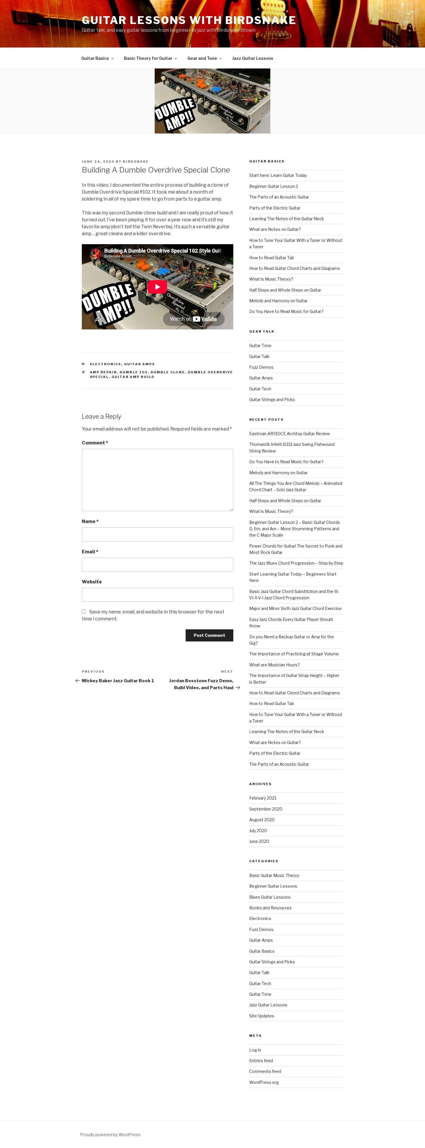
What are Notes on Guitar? (275, 229)
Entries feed (261, 1060)
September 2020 (265, 808)
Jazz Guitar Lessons (252, 58)
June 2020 (259, 841)
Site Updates (261, 1015)
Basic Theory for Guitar (148, 58)
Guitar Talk (259, 356)
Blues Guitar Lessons (270, 897)
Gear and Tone (202, 58)
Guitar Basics (95, 58)
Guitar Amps (139, 364)
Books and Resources (270, 907)
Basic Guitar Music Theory (274, 875)
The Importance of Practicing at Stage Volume (294, 653)
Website (92, 582)
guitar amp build (133, 377)
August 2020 (262, 819)
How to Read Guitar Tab (271, 257)
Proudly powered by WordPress (110, 1134)
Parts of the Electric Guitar (274, 207)
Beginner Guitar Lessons (273, 886)
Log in (255, 1049)
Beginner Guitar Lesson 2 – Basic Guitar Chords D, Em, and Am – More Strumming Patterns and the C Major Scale (294, 529)
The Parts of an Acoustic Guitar (279, 196)
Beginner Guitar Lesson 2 (273, 186)
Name (90, 521)
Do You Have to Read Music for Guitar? (286, 311)
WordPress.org (264, 1082)
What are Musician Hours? (274, 664)
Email (90, 551)
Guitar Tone (260, 345)
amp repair (103, 372)
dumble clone (168, 372)
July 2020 (258, 830)
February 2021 (262, 797)
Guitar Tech (260, 388)
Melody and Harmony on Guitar (278, 300)
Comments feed (265, 1071)
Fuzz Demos (261, 367)
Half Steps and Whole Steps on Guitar (285, 290)
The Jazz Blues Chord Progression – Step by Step (296, 563)
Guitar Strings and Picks (272, 399)
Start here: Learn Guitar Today (278, 175)
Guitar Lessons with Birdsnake (189, 20)
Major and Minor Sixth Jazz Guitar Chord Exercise (295, 608)
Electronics (105, 364)
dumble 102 (134, 372)
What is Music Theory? (271, 279)
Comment (95, 443)
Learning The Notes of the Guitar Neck (286, 218)
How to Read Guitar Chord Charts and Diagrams (294, 268)
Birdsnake (136, 162)
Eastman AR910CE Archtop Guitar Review (289, 433)
